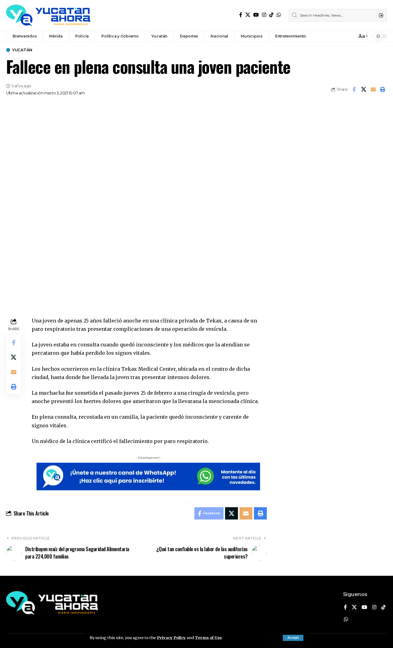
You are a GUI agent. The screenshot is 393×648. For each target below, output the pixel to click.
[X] (248, 15)
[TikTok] (271, 15)
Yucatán (22, 50)
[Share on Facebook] (354, 89)
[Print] (382, 89)
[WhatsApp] (278, 15)
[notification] (351, 36)
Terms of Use (208, 637)
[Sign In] (339, 36)
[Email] (373, 89)
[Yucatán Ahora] (48, 15)
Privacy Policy (171, 637)
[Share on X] (363, 89)
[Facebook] (241, 15)
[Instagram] (264, 15)
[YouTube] (256, 15)
